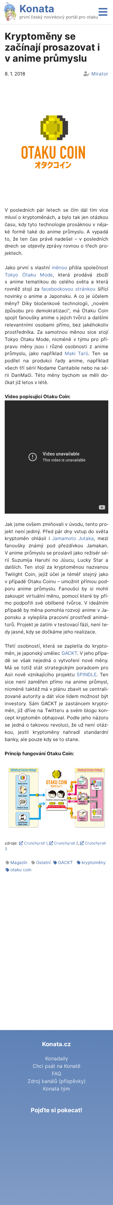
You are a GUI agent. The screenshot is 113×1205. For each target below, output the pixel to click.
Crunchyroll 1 (35, 843)
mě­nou (59, 268)
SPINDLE (87, 675)
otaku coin (20, 869)
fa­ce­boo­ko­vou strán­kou (68, 289)
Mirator (99, 74)
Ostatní (43, 862)
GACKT (69, 653)
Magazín (18, 862)
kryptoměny (94, 862)
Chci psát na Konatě (56, 1066)
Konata (36, 9)
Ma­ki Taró (77, 353)
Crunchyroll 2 (65, 843)
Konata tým (56, 1088)
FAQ (56, 1073)
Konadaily (56, 1058)
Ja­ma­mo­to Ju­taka (73, 538)
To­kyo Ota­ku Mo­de (29, 275)
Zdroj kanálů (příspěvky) (57, 1081)
